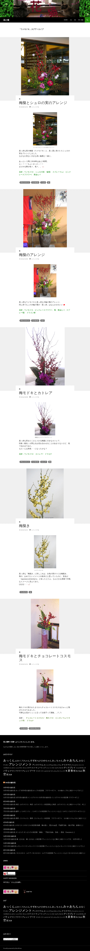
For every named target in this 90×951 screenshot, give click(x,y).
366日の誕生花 (10, 782)
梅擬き (24, 525)
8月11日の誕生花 (9, 850)
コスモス (6, 768)
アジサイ (6, 765)
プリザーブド (40, 771)
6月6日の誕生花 (8, 822)
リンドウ (62, 771)
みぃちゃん (57, 760)
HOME (66, 20)
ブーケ (32, 771)
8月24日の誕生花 (9, 801)
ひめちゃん (46, 760)
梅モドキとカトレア (35, 392)
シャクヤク (19, 768)
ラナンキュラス (55, 771)
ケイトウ (81, 765)
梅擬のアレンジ (32, 254)
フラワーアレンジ (35, 728)
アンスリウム (37, 765)
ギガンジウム (57, 765)
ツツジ (48, 768)
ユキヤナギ (47, 771)
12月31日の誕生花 (9, 836)
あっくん (9, 760)
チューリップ (41, 768)
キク (42, 320)
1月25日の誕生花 (9, 829)
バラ (5, 770)
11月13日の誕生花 (9, 843)
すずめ (33, 760)
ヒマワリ (11, 771)
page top (29, 891)
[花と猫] (10, 891)
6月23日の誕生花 (9, 815)
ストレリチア (27, 768)
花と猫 (6, 20)
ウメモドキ (35, 182)
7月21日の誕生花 (9, 808)
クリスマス (66, 765)
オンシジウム (48, 765)
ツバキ (52, 768)
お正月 (17, 761)
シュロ (43, 182)
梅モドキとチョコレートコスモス (45, 658)
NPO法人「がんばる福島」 (12, 882)
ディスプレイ (70, 767)
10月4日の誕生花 (9, 787)
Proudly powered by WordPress (12, 948)
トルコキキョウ (81, 768)
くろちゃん (25, 760)
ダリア (33, 768)
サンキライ (12, 768)
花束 (10, 774)
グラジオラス (74, 765)
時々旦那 (80, 20)
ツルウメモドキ (58, 768)
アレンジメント (25, 182)
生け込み (79, 771)
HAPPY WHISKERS (10, 878)
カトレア (43, 462)
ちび (39, 760)
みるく (82, 760)
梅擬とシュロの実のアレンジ (43, 102)
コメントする (35, 107)
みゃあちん (71, 760)
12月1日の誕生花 (9, 794)
